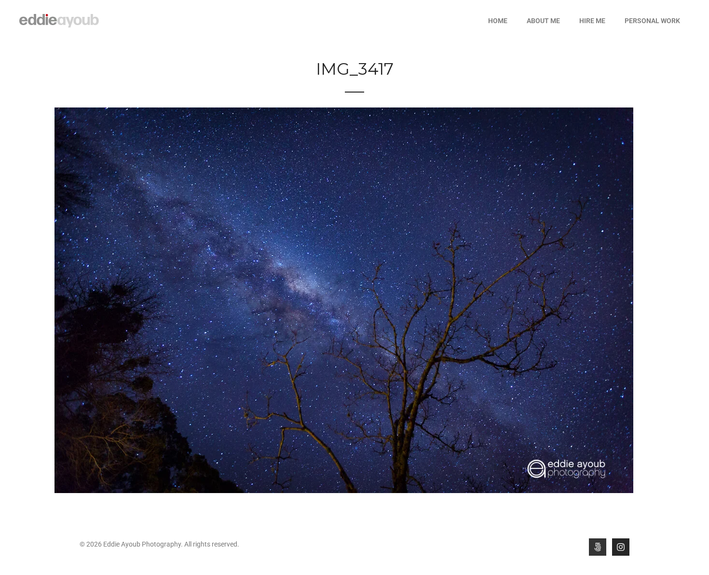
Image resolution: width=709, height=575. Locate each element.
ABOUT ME (543, 21)
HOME (497, 21)
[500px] (597, 547)
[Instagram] (620, 547)
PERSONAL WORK (652, 21)
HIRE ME (592, 21)
